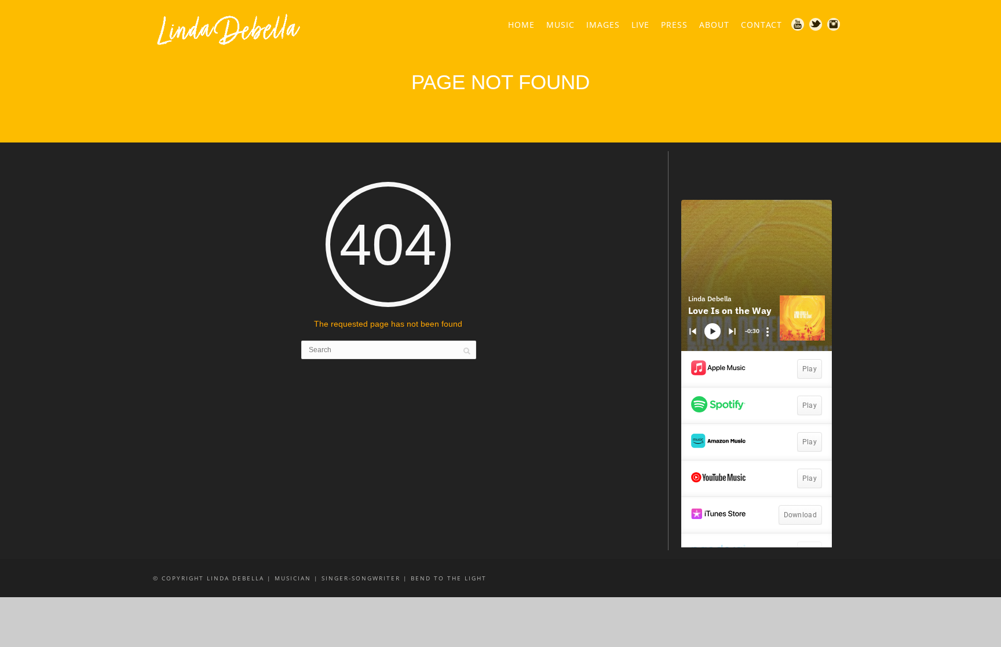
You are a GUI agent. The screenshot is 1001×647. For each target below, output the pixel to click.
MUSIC (560, 24)
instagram (834, 24)
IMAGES (603, 24)
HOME (521, 24)
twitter (816, 24)
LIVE (640, 24)
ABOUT (714, 24)
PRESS (674, 24)
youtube (798, 24)
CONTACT (761, 24)
